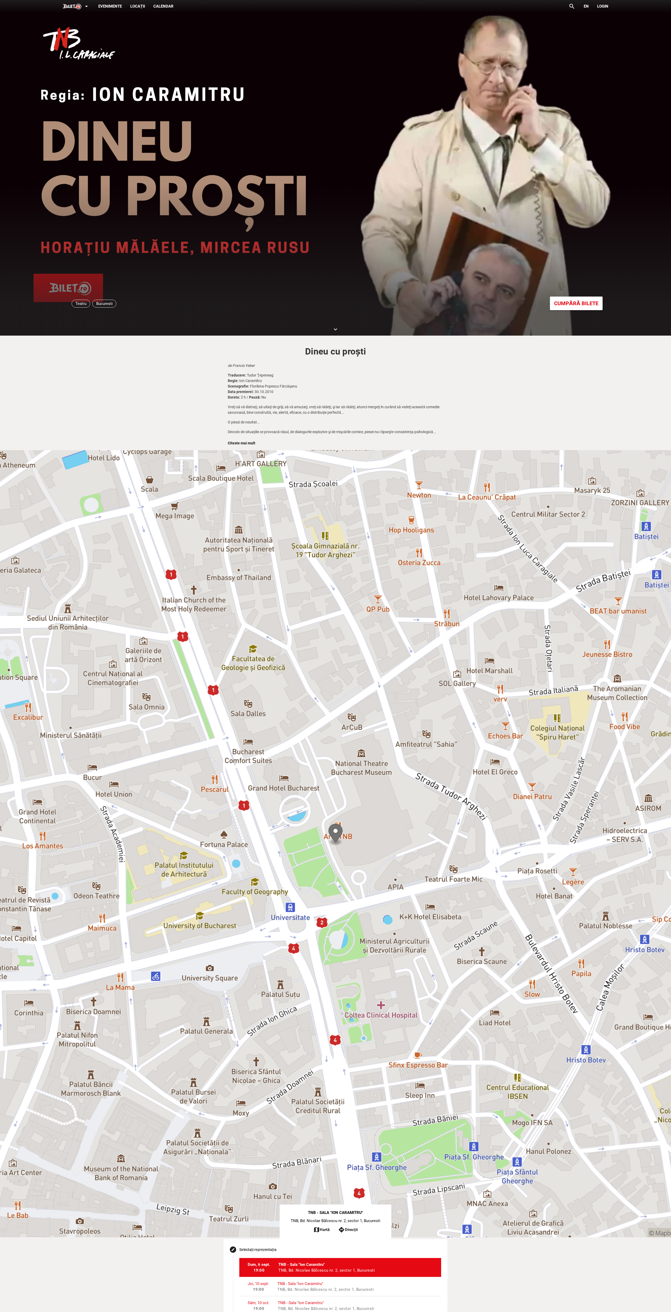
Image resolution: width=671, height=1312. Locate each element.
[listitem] (340, 1267)
